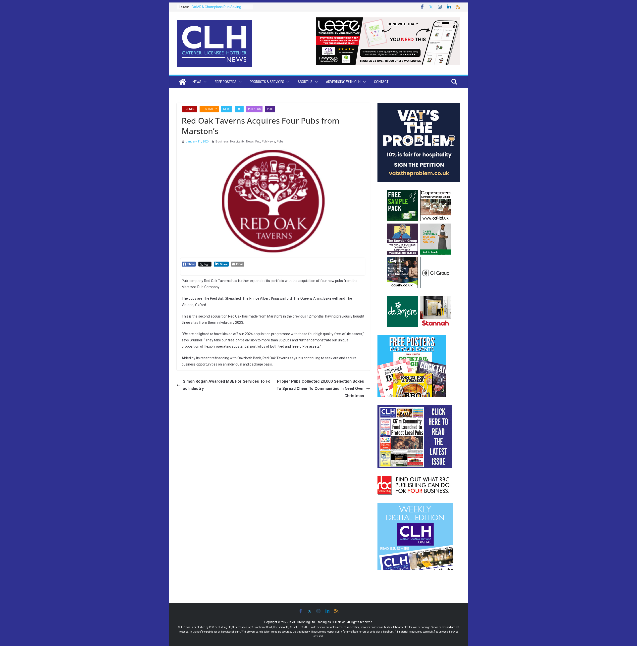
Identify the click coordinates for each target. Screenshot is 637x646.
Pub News (254, 109)
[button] (204, 82)
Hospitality (209, 109)
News (197, 82)
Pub (239, 109)
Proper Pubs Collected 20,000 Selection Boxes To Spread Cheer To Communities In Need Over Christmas (320, 388)
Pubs (270, 109)
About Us (305, 82)
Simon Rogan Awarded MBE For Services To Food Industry (226, 385)
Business (189, 109)
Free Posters (225, 82)
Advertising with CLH (343, 82)
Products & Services (267, 82)
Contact (381, 82)
